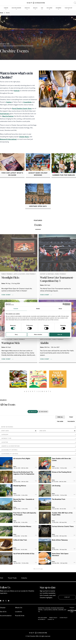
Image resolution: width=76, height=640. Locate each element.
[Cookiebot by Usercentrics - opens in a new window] (63, 304)
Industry (24, 578)
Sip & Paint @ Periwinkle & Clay (23, 553)
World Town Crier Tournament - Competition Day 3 (57, 279)
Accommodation (6, 615)
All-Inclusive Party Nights (21, 458)
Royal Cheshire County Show (22, 108)
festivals (17, 90)
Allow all (59, 334)
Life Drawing (56, 486)
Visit (1, 578)
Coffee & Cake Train (20, 540)
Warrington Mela (10, 343)
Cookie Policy (63, 617)
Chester (6, 7)
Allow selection (38, 334)
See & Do (35, 7)
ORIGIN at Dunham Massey (22, 526)
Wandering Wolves (19, 486)
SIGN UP (67, 597)
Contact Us (51, 619)
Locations (18, 611)
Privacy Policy (53, 617)
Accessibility (41, 619)
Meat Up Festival (7, 116)
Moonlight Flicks (10, 277)
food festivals (4, 113)
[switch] (30, 328)
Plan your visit (68, 7)
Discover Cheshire (16, 7)
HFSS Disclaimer (42, 617)
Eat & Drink (49, 7)
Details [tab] (38, 308)
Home (1, 12)
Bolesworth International (8, 139)
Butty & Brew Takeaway (60, 540)
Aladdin (44, 343)
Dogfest (9, 102)
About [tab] (60, 308)
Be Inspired (58, 7)
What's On (27, 7)
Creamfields (27, 102)
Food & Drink (19, 615)
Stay (42, 7)
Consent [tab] (16, 308)
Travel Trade (12, 578)
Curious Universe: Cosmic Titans (63, 526)
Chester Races (24, 137)
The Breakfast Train (58, 499)
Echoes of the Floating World (61, 472)
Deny (16, 334)
